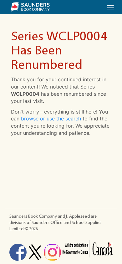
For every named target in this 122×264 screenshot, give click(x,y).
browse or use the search (51, 118)
